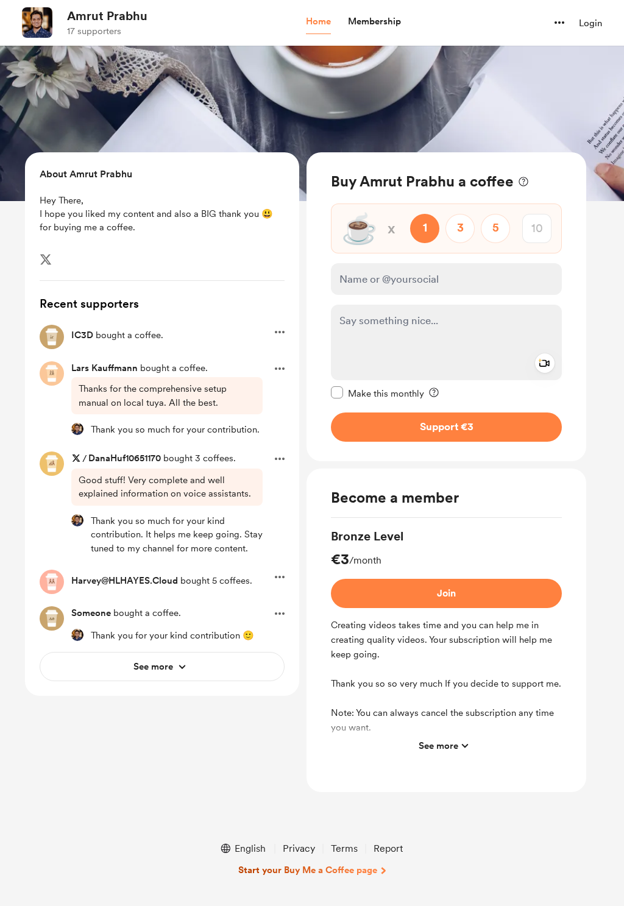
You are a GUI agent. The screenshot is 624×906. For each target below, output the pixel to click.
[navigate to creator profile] (37, 22)
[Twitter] (46, 259)
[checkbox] (377, 393)
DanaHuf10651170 (124, 458)
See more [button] (438, 745)
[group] (446, 643)
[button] (318, 22)
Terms (344, 848)
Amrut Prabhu (107, 16)
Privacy (299, 848)
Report (388, 848)
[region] (446, 306)
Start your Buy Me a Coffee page (307, 870)
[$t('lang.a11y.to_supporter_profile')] (77, 429)
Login (590, 23)
